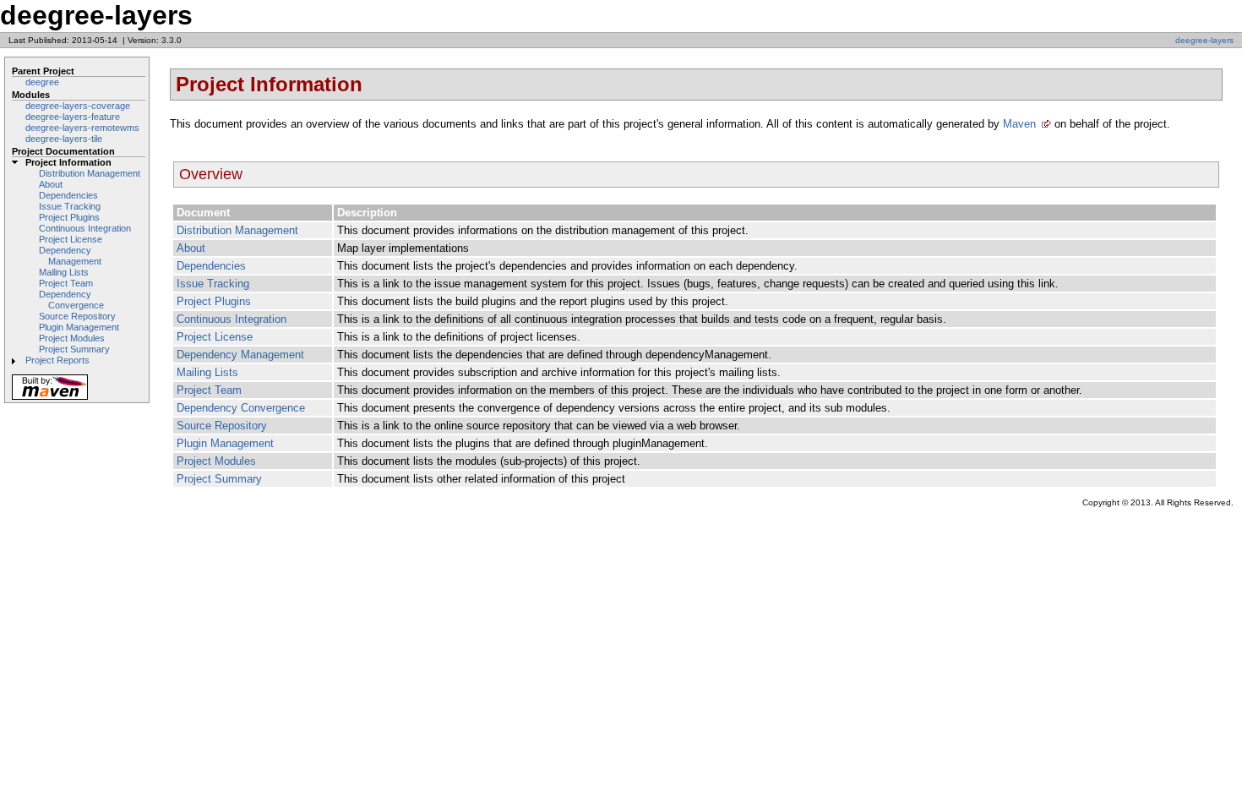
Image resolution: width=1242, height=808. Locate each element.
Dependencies (68, 195)
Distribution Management (89, 173)
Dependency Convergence (71, 299)
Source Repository (77, 316)
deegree (42, 82)
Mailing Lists (64, 272)
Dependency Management (70, 255)
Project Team (66, 283)
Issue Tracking (70, 206)
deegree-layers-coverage (77, 106)
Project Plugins (69, 217)
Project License (70, 239)
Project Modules (72, 338)
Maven (1019, 123)
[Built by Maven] (50, 398)
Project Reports (57, 360)
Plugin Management (79, 327)
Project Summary (74, 349)
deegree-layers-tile (63, 139)
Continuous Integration (85, 228)
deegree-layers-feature (72, 117)
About (51, 184)
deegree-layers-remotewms (82, 128)
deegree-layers (1204, 40)
